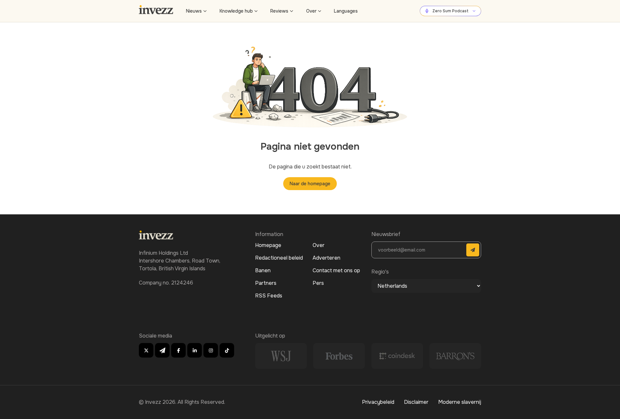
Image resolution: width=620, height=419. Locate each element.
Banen (263, 270)
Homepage (268, 245)
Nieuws (194, 11)
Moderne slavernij (459, 402)
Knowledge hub (236, 11)
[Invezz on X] (146, 350)
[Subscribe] (472, 249)
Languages (346, 11)
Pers (318, 283)
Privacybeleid (378, 402)
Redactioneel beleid (279, 257)
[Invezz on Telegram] (162, 350)
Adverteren (326, 257)
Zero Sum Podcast (450, 11)
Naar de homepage (310, 184)
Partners (265, 283)
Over (311, 11)
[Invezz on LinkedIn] (194, 350)
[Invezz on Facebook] (178, 350)
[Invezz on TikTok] (227, 350)
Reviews (279, 11)
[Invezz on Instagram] (210, 350)
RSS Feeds (268, 295)
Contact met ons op (336, 270)
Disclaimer (416, 402)
